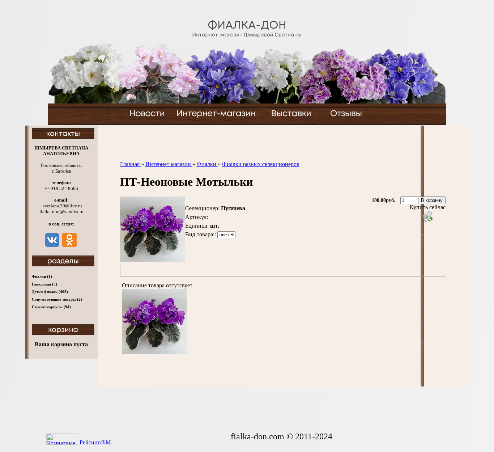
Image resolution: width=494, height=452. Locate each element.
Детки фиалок (50, 292)
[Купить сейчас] (427, 216)
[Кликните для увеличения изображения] (152, 229)
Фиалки (42, 276)
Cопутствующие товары (57, 299)
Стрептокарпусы (51, 307)
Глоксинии (44, 284)
